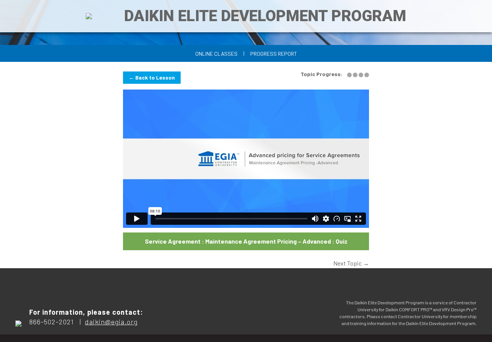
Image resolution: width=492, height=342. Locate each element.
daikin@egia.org (111, 321)
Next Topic (351, 263)
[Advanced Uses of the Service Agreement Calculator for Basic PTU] (356, 74)
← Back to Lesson (152, 77)
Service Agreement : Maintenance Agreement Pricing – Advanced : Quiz (246, 241)
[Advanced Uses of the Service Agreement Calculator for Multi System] (361, 74)
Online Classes (216, 53)
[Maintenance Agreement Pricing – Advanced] (350, 74)
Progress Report (273, 53)
